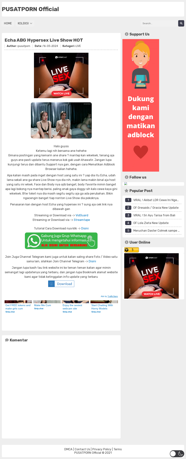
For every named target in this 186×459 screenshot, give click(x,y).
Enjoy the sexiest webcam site (73, 307)
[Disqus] (61, 389)
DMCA (68, 449)
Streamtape (82, 220)
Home (8, 23)
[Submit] (181, 23)
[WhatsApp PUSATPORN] (61, 240)
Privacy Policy (101, 449)
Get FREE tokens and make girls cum (18, 307)
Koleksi (23, 23)
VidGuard (82, 215)
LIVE (78, 46)
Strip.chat (10, 312)
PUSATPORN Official (87, 452)
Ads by (109, 296)
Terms (118, 449)
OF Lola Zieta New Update (151, 223)
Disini (85, 228)
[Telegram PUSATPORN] (125, 184)
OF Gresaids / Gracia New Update (156, 207)
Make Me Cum (42, 305)
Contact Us (82, 449)
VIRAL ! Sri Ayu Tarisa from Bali (154, 215)
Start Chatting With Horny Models (102, 307)
